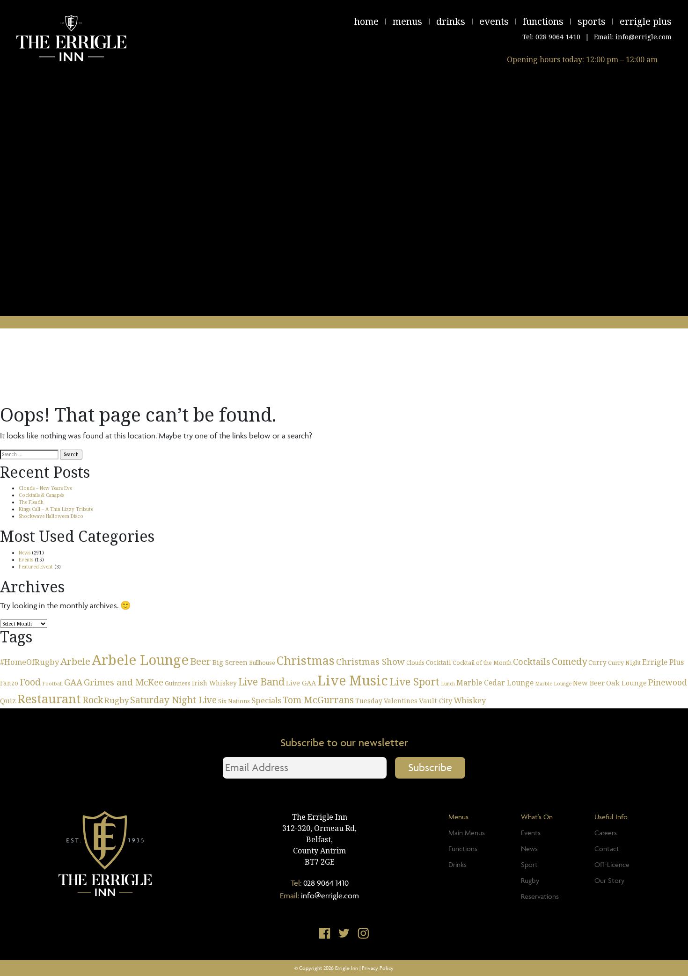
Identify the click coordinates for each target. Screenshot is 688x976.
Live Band (261, 681)
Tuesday (368, 700)
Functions (543, 21)
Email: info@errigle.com (633, 36)
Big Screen (230, 662)
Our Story (609, 880)
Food (30, 682)
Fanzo (9, 682)
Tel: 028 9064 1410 (551, 36)
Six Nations (234, 701)
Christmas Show (370, 661)
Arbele (75, 661)
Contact (606, 848)
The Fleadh (31, 502)
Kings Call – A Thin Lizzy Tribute (56, 509)
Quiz (8, 700)
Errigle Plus (646, 21)
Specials (266, 700)
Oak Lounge (626, 682)
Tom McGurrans (318, 699)
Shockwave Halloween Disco (51, 516)
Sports (592, 21)
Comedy (569, 661)
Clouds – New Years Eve (45, 488)
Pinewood (667, 682)
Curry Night (624, 663)
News (24, 552)
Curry (597, 662)
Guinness (177, 683)
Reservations (540, 896)
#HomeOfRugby (29, 661)
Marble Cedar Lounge (495, 682)
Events (494, 21)
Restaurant (49, 699)
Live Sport (414, 681)
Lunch (448, 683)
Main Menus (466, 832)
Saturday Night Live (173, 699)
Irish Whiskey (214, 682)
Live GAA (301, 682)
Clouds (415, 663)
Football (52, 683)
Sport (529, 864)
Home (366, 21)
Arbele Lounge (140, 659)
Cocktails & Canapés (41, 495)
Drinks (450, 21)
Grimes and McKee (123, 682)
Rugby (116, 700)
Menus (407, 21)
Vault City (435, 700)
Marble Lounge (553, 683)
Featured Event (36, 566)
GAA (73, 682)
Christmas (306, 660)
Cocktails (531, 661)
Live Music (352, 680)
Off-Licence (611, 864)
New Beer (589, 682)
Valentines (400, 700)
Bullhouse (262, 663)
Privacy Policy (378, 967)
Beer (200, 661)
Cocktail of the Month (482, 663)
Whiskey (470, 700)
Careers (605, 832)
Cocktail (438, 662)
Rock (92, 699)
